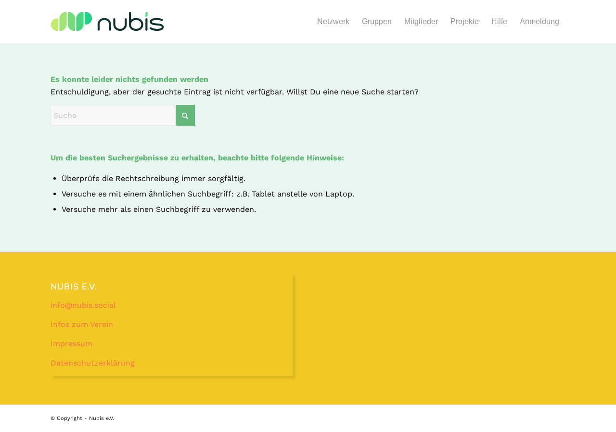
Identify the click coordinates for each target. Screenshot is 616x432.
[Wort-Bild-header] (107, 27)
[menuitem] (333, 21)
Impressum (71, 343)
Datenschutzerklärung (93, 362)
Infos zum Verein (82, 324)
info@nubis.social (83, 305)
